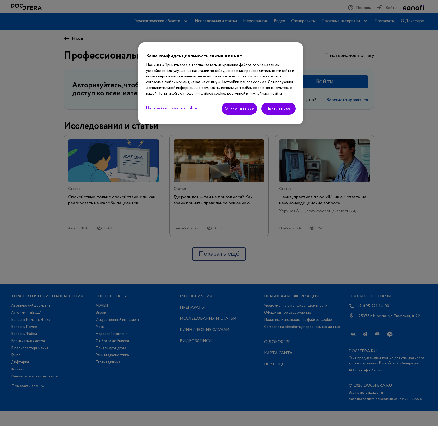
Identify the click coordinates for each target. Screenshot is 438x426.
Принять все (278, 108)
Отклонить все (239, 108)
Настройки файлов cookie (171, 108)
